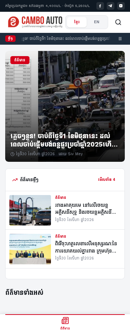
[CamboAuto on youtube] (121, 6)
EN (96, 22)
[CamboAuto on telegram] (111, 6)
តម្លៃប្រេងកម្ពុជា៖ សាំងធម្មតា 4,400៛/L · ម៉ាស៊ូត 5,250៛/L (47, 5)
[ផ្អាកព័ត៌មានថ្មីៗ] (120, 38)
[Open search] (118, 22)
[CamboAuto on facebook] (100, 6)
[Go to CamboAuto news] (35, 22)
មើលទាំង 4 (106, 179)
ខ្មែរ (77, 22)
